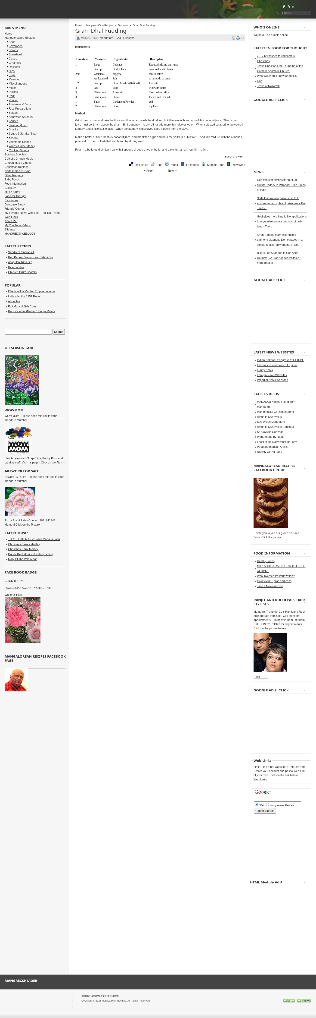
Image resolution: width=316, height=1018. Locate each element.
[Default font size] (289, 6)
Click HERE (261, 677)
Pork (12, 96)
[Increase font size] (284, 6)
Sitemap (10, 229)
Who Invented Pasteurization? (276, 576)
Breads (13, 50)
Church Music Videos (18, 162)
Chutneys (15, 62)
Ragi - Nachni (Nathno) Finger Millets (31, 311)
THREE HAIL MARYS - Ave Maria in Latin (34, 539)
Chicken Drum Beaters (22, 272)
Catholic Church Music (19, 158)
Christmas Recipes (16, 167)
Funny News (265, 370)
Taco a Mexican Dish (270, 586)
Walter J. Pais (13, 594)
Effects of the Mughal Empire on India (31, 291)
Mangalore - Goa (111, 38)
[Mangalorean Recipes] (30, 9)
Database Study (15, 204)
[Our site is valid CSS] (289, 1001)
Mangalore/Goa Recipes (100, 25)
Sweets (13, 137)
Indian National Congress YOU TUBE (280, 360)
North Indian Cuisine (18, 171)
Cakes (13, 58)
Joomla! (85, 1004)
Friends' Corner (14, 208)
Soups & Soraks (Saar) (23, 133)
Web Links (11, 217)
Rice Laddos (16, 267)
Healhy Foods (266, 561)
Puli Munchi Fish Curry (22, 306)
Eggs (12, 75)
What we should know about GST (278, 76)
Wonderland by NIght (270, 436)
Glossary (10, 187)
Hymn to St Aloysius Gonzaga (275, 427)
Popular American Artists (272, 446)
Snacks (13, 129)
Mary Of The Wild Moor (22, 559)
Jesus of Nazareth (268, 86)
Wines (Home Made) (22, 146)
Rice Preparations (20, 108)
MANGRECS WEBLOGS (20, 233)
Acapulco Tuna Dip (20, 262)
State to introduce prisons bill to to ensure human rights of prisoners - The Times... (281, 203)
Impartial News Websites (272, 380)
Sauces (13, 121)
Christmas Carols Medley (24, 544)
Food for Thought (15, 196)
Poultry (13, 100)
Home (78, 25)
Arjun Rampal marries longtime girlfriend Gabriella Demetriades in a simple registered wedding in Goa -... (280, 239)
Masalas (14, 79)
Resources (11, 200)
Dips (12, 71)
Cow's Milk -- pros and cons (274, 581)
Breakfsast (15, 54)
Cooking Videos (19, 150)
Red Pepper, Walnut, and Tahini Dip (30, 257)
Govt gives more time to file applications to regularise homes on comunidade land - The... (282, 221)
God (259, 81)
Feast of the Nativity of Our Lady (277, 442)
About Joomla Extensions (100, 996)
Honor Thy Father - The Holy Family (30, 554)
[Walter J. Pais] (22, 642)
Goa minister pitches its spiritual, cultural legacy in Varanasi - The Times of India (281, 185)
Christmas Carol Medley (23, 549)
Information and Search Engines (277, 365)
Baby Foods (12, 179)
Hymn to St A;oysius (269, 417)
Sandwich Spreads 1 (21, 252)
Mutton (13, 87)
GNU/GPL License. (143, 1004)
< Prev (148, 170)
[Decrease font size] (293, 6)
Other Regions (14, 175)
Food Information (15, 183)
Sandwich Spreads (21, 117)
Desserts (123, 25)
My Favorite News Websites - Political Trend (32, 212)
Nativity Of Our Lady (269, 452)
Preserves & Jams (20, 104)
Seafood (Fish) (18, 125)
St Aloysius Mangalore (271, 421)
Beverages (15, 46)
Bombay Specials (16, 154)
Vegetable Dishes (20, 142)
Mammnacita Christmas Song (275, 411)
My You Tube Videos (18, 225)
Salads (13, 112)
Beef (12, 42)
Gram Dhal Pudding (101, 30)
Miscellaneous (18, 83)
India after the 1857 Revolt (24, 296)
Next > (172, 170)
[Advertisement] (267, 133)
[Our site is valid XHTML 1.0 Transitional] (304, 1001)
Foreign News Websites (272, 375)
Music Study (12, 192)
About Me (11, 221)
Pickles (13, 92)
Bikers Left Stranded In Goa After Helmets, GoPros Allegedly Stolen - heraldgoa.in (279, 258)
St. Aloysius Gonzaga (270, 432)
